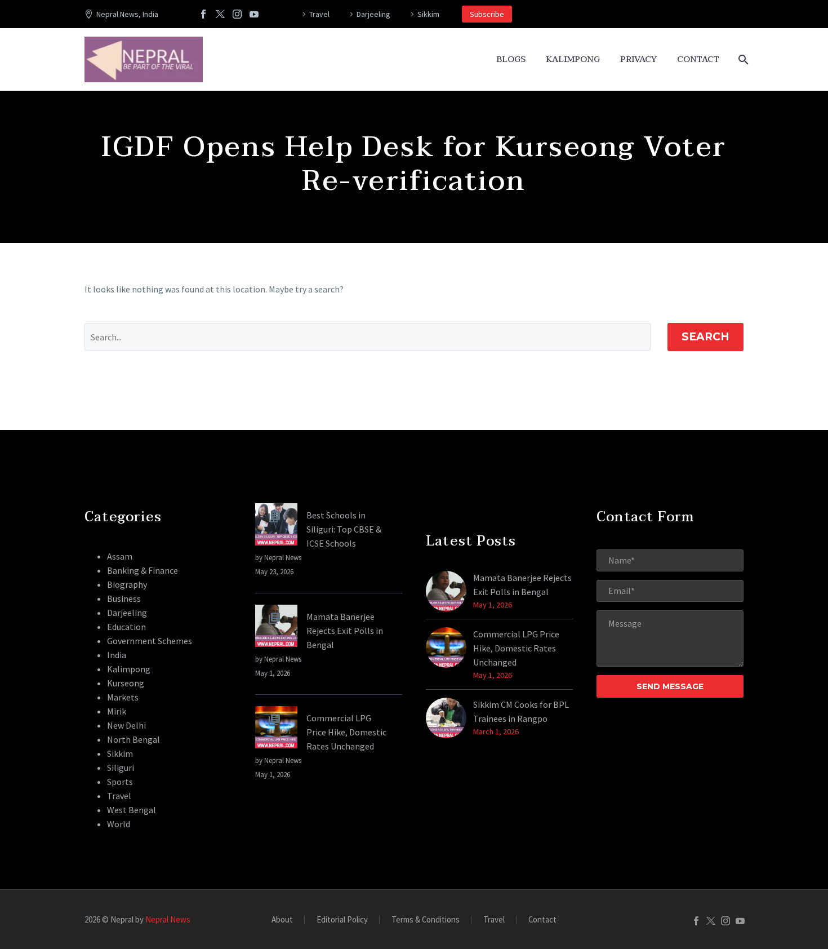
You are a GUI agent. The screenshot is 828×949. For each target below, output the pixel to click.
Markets (123, 697)
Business (124, 598)
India (116, 654)
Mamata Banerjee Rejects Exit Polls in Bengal (344, 630)
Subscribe (487, 14)
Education (126, 626)
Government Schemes (149, 640)
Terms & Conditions (425, 920)
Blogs (511, 59)
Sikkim (428, 14)
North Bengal (133, 739)
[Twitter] (220, 14)
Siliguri (120, 767)
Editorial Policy (342, 920)
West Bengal (131, 809)
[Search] (742, 59)
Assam (119, 556)
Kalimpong (573, 59)
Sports (120, 781)
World (118, 824)
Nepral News (167, 919)
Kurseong (125, 683)
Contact (698, 59)
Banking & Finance (142, 570)
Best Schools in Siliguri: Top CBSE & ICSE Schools (343, 529)
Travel (319, 14)
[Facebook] (203, 14)
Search (705, 336)
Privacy (638, 59)
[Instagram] (237, 14)
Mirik (116, 711)
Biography (127, 584)
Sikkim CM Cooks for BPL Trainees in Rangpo (521, 711)
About (282, 920)
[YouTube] (254, 14)
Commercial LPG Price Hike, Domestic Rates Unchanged (346, 732)
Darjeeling (373, 14)
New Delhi (126, 725)
